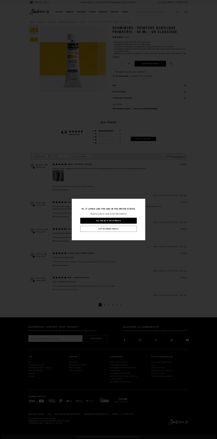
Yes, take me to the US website (108, 221)
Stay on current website (108, 229)
